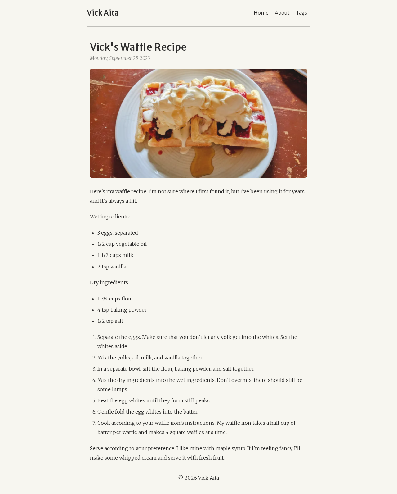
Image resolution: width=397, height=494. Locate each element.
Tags (301, 13)
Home (261, 13)
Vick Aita (103, 13)
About (282, 13)
